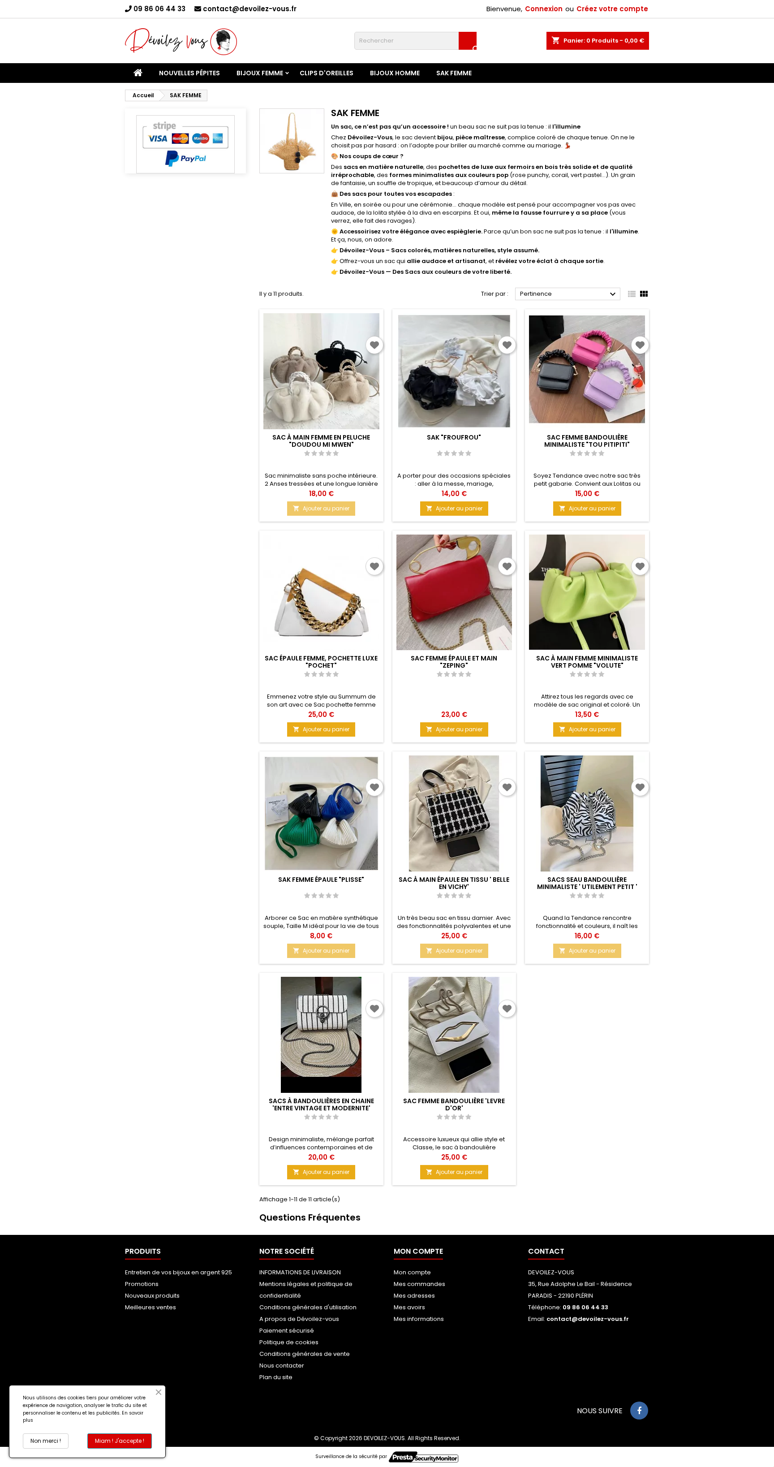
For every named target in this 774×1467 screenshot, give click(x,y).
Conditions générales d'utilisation (308, 1307)
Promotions (142, 1284)
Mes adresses (414, 1295)
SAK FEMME (454, 73)
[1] (307, 453)
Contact (546, 1251)
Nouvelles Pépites (189, 73)
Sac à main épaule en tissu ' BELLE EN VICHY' (454, 883)
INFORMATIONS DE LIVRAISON (300, 1272)
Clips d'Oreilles (326, 73)
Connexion (544, 8)
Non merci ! (45, 1441)
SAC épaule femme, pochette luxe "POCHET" (321, 662)
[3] (321, 453)
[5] (336, 453)
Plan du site (275, 1377)
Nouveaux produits (152, 1295)
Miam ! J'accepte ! (119, 1441)
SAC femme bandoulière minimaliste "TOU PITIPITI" (587, 441)
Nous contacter (281, 1365)
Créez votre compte (612, 8)
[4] (328, 453)
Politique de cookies (288, 1342)
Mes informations (419, 1319)
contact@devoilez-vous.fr (250, 8)
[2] (314, 453)
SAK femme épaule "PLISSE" (321, 879)
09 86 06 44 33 (159, 8)
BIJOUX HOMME (395, 73)
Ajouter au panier (321, 508)
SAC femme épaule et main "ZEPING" (454, 662)
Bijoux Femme (259, 73)
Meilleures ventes (150, 1307)
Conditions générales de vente (304, 1354)
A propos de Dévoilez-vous (299, 1319)
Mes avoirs (409, 1307)
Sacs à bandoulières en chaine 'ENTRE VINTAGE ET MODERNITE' (321, 1104)
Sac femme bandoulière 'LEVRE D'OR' (454, 1104)
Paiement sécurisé (286, 1330)
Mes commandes (419, 1284)
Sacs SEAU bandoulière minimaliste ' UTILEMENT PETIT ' (587, 883)
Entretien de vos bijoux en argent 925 (178, 1272)
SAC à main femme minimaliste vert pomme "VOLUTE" (587, 662)
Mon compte (412, 1272)
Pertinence (569, 294)
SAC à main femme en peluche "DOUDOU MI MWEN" (321, 441)
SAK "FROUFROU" (454, 437)
